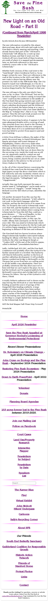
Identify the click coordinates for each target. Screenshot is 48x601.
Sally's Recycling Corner (24, 519)
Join (14, 420)
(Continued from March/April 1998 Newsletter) (24, 33)
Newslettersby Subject (24, 458)
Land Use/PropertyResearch (24, 441)
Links (24, 576)
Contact (24, 585)
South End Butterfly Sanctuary (24, 541)
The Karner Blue (24, 489)
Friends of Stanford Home (24, 565)
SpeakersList (24, 474)
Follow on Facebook (24, 426)
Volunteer (24, 388)
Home (24, 316)
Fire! (24, 495)
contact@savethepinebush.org (12, 596)
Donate (24, 393)
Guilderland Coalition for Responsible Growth (24, 548)
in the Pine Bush (32, 409)
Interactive (24, 448)
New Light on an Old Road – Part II (24, 23)
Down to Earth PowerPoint (17, 377)
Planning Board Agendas (24, 401)
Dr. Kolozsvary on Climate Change (23, 352)
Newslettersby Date (24, 466)
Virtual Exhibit (24, 500)
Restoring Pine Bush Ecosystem (20, 368)
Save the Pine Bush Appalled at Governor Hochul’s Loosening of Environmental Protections (24, 335)
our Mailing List (26, 420)
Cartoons (24, 514)
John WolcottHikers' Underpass (24, 507)
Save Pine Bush (28, 5)
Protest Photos (24, 571)
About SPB (24, 527)
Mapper (24, 450)
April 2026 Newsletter (24, 324)
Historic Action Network (24, 556)
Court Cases (24, 434)
